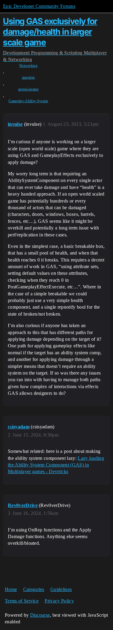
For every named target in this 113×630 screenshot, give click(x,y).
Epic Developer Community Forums (39, 6)
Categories (33, 589)
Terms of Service (22, 600)
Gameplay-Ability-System (28, 101)
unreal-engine (28, 89)
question (28, 77)
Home (11, 589)
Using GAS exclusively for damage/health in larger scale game (50, 31)
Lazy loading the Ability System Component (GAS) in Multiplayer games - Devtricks (56, 465)
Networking (28, 65)
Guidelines (61, 589)
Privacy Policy (59, 600)
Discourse (40, 615)
